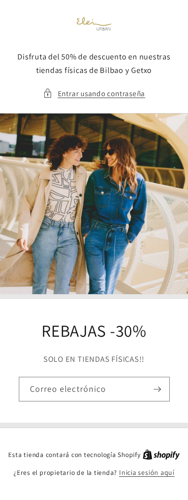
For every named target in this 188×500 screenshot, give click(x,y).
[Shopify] (161, 454)
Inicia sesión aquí (147, 472)
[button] (94, 93)
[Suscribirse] (157, 389)
